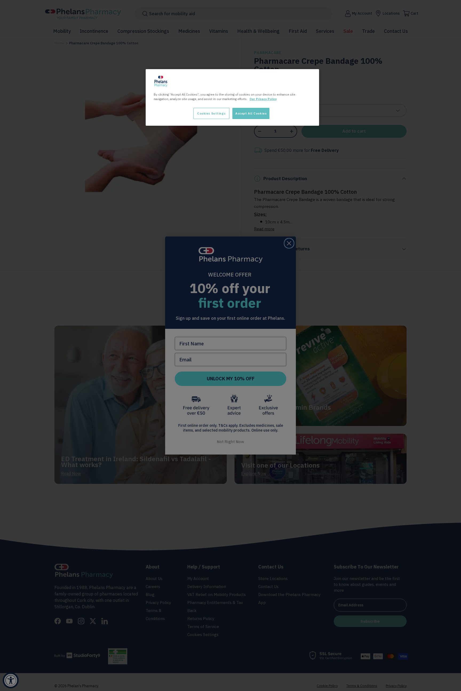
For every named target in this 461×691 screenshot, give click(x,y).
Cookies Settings (211, 113)
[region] (232, 97)
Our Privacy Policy (263, 99)
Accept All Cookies (251, 113)
